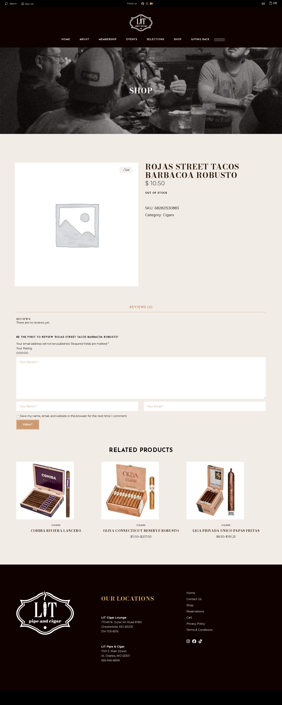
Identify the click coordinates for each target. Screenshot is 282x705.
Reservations (195, 611)
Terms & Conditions (199, 630)
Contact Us (193, 599)
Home (190, 593)
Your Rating (24, 348)
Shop (189, 605)
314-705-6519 (109, 631)
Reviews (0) (141, 307)
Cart (189, 617)
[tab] (141, 308)
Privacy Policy (195, 623)
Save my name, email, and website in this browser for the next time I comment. (73, 416)
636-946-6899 (110, 660)
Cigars (168, 215)
